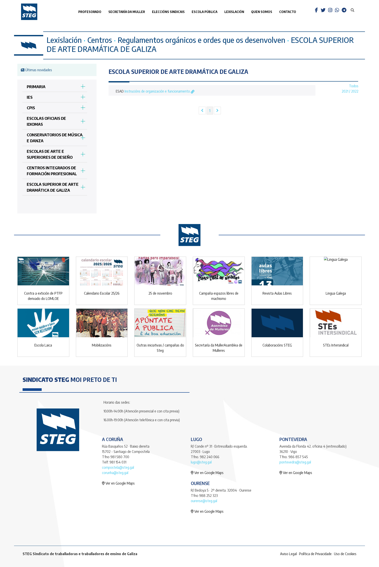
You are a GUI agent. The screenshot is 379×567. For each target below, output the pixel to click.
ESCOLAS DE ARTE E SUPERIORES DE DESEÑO (50, 154)
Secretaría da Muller (126, 12)
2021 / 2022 (350, 91)
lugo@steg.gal (201, 462)
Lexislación (234, 12)
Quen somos (261, 12)
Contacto (287, 12)
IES (29, 97)
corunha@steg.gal (115, 472)
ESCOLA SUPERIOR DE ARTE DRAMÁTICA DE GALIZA (53, 187)
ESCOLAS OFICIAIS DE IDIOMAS (46, 121)
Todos (353, 86)
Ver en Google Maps (120, 483)
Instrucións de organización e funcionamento (158, 91)
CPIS (31, 107)
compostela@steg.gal (118, 467)
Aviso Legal (288, 554)
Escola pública (204, 12)
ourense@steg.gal (204, 501)
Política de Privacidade (315, 554)
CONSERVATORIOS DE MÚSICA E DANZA (54, 137)
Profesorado (89, 12)
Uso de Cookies (345, 554)
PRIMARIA (36, 86)
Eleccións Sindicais (168, 12)
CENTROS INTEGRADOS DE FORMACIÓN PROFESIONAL (52, 170)
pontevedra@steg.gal (295, 462)
